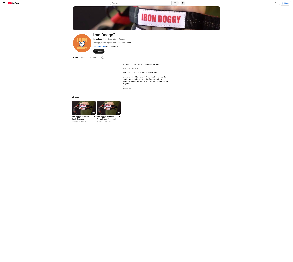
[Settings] (275, 3)
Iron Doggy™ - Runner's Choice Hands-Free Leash (141, 64)
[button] (127, 88)
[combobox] (141, 3)
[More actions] (94, 117)
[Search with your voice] (183, 3)
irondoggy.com (100, 46)
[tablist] (146, 57)
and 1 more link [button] (112, 46)
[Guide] (4, 3)
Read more (127, 88)
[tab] (76, 57)
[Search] (175, 3)
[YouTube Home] (13, 3)
